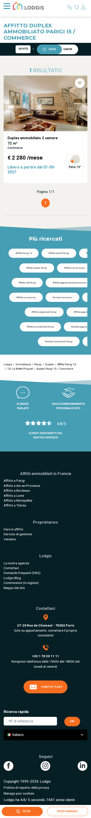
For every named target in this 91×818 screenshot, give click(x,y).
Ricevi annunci (67, 811)
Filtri (26, 811)
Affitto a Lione (14, 495)
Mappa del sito (14, 588)
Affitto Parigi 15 (66, 364)
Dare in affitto (13, 529)
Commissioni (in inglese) (21, 583)
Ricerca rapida (16, 712)
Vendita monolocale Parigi (59, 341)
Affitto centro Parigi (59, 253)
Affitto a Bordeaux (17, 490)
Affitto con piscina (26, 297)
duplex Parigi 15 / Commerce (54, 368)
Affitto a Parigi (14, 480)
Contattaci (11, 568)
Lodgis (8, 364)
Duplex (49, 364)
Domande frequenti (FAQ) (22, 573)
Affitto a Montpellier (18, 500)
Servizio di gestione (18, 534)
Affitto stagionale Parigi (44, 312)
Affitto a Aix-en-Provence (22, 486)
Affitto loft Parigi (27, 282)
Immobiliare (23, 364)
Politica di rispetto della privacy (26, 787)
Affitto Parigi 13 (24, 253)
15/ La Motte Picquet (20, 368)
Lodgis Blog (12, 578)
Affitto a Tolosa (15, 505)
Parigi (37, 364)
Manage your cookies (19, 793)
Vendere (10, 539)
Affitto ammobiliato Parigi (40, 326)
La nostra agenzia (16, 563)
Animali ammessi (62, 297)
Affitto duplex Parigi (36, 268)
